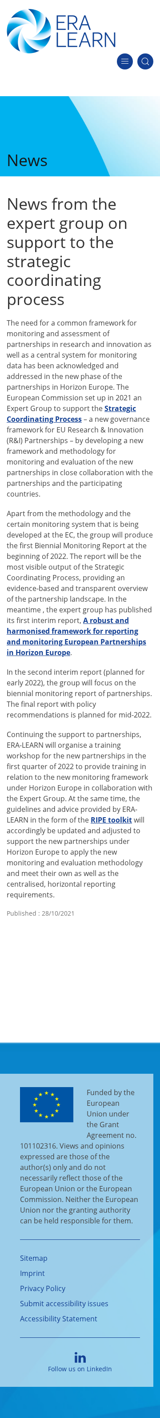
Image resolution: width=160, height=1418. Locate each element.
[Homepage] (61, 30)
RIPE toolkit (111, 820)
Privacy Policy (42, 1288)
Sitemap (34, 1258)
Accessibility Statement (58, 1319)
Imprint (32, 1273)
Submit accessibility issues (64, 1303)
